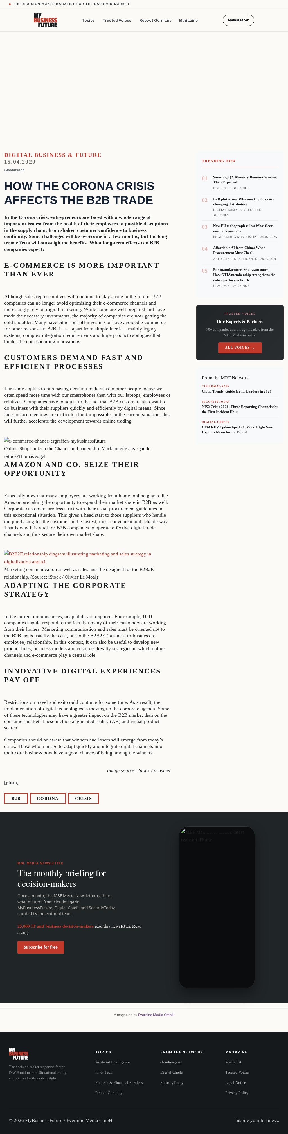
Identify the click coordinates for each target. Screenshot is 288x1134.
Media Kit (233, 1062)
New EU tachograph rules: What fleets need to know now (243, 228)
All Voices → (240, 348)
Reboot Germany (155, 20)
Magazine (188, 20)
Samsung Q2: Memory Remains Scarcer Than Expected (245, 179)
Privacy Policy (237, 1093)
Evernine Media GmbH (156, 1015)
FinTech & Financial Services (119, 1083)
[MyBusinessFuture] (45, 20)
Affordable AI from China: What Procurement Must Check (239, 250)
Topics (88, 20)
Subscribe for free (41, 947)
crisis (83, 798)
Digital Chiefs (171, 1072)
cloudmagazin (171, 1062)
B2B (16, 798)
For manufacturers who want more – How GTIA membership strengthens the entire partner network (244, 274)
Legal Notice (235, 1083)
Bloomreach (14, 170)
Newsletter (238, 20)
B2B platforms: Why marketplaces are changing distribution (243, 201)
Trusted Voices (117, 20)
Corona (48, 798)
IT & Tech (103, 1072)
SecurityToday (171, 1083)
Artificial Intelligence (112, 1062)
